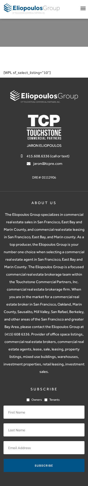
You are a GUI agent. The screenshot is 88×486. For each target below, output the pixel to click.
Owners (36, 399)
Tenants (54, 399)
